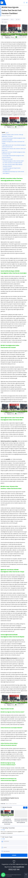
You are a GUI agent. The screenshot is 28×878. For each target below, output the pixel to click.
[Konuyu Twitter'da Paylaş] (4, 22)
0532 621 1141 (14, 869)
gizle (7, 132)
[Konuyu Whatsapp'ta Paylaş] (5, 22)
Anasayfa (4, 15)
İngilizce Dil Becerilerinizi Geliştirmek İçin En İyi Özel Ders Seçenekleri (20, 821)
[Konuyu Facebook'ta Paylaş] (2, 22)
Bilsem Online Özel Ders (11, 803)
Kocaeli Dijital (9, 876)
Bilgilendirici (8, 15)
